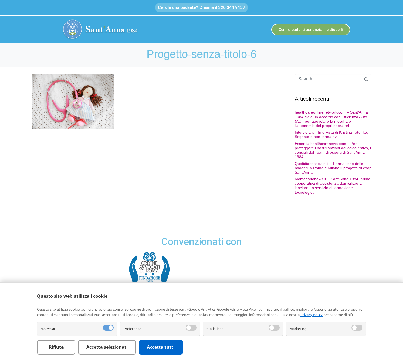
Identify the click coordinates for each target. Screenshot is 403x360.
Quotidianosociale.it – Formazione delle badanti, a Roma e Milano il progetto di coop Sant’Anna (333, 168)
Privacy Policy (311, 314)
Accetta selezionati (107, 347)
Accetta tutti (161, 347)
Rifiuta (56, 347)
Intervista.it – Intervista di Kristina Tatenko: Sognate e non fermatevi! (331, 134)
